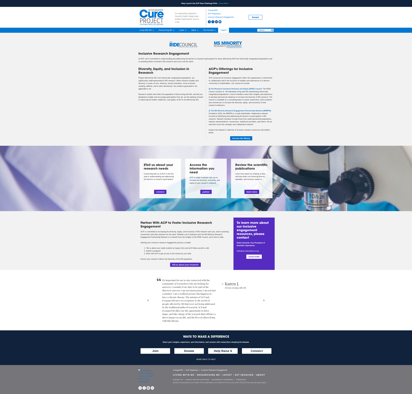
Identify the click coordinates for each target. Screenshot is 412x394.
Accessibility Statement (222, 379)
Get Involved (208, 30)
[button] (148, 300)
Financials (241, 379)
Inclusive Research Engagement (221, 17)
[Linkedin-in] (216, 21)
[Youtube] (219, 21)
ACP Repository (214, 14)
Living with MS (183, 375)
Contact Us (178, 379)
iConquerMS (213, 10)
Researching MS (165, 30)
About (193, 30)
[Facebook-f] (209, 21)
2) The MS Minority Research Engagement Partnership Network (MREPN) (240, 111)
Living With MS (145, 30)
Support (224, 30)
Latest (181, 30)
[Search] (272, 30)
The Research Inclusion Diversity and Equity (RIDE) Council (236, 89)
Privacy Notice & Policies (197, 379)
